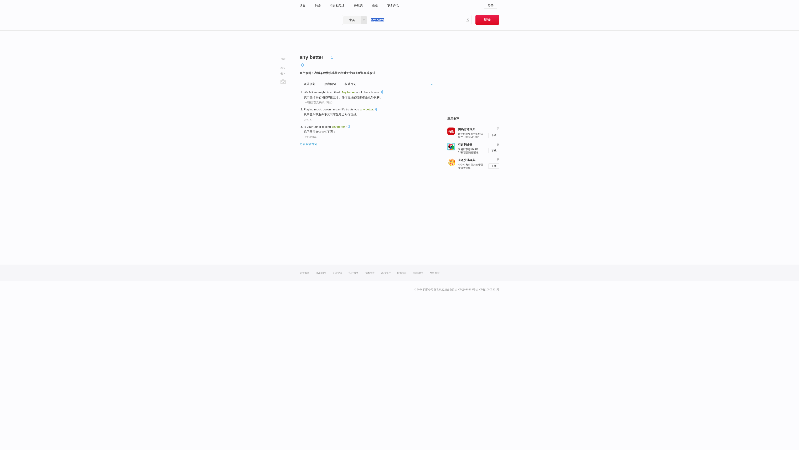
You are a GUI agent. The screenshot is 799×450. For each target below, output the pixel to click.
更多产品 (393, 5)
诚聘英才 (386, 272)
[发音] (302, 65)
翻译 (318, 5)
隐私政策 (439, 289)
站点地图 (418, 272)
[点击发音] (382, 92)
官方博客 (354, 272)
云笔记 (358, 5)
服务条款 (449, 289)
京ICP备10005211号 (487, 289)
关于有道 (305, 272)
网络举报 (435, 272)
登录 (491, 5)
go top (283, 81)
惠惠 (375, 5)
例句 (282, 73)
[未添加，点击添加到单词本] (331, 57)
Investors (321, 272)
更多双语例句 (308, 144)
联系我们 (402, 272)
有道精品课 (337, 5)
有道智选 (337, 272)
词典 (302, 5)
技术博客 (370, 272)
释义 (282, 67)
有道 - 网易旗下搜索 (317, 20)
